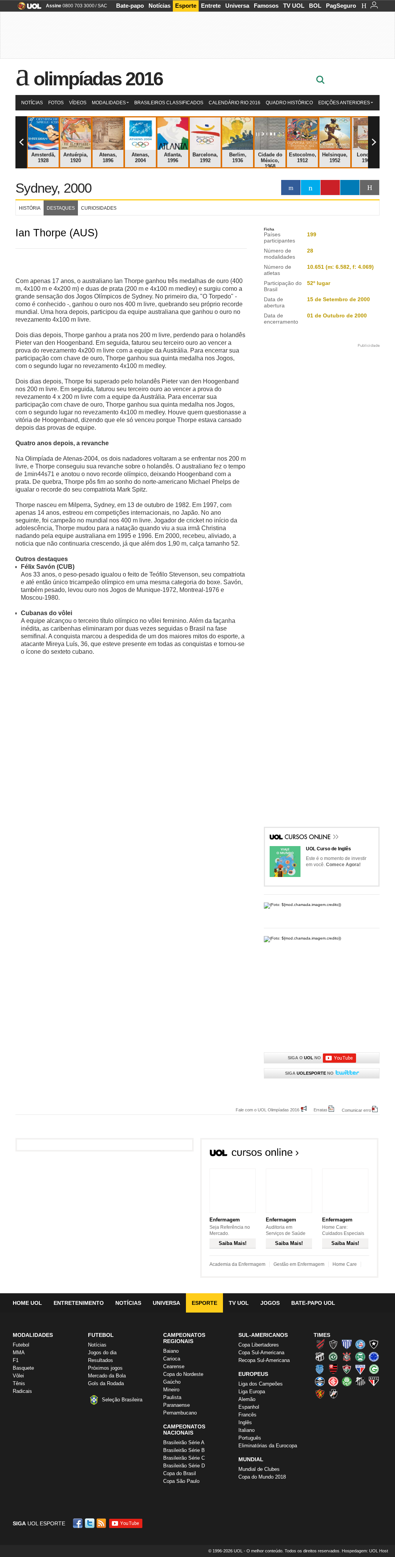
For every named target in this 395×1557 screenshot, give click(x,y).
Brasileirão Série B (184, 1450)
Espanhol (248, 1407)
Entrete (211, 5)
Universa (237, 5)
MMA (19, 1352)
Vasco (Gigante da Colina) (333, 1393)
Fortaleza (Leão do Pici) (360, 1369)
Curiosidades (98, 208)
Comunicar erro (356, 1110)
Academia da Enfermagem (237, 1264)
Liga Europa (251, 1391)
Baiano (171, 1351)
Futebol (21, 1345)
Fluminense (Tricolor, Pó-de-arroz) (347, 1369)
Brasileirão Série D (184, 1466)
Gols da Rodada (106, 1383)
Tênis (19, 1383)
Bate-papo (130, 5)
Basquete (23, 1368)
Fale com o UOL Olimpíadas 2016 (267, 1110)
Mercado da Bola (107, 1376)
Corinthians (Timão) (347, 1356)
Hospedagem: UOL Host (365, 1551)
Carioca (171, 1359)
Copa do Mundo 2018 (262, 1477)
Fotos (56, 102)
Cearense (173, 1366)
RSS (102, 1523)
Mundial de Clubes (259, 1469)
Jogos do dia (102, 1352)
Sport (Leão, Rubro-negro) (320, 1393)
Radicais (22, 1391)
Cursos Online (308, 837)
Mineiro (171, 1389)
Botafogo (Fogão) (374, 1344)
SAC (102, 5)
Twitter (90, 1523)
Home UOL (27, 1303)
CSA (320, 1369)
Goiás (374, 1369)
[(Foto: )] (322, 907)
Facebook (78, 1523)
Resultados (100, 1360)
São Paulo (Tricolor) (374, 1381)
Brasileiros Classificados (168, 102)
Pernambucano (180, 1413)
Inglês (245, 1422)
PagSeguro (341, 5)
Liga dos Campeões (260, 1384)
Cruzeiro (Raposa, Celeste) (374, 1356)
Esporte (185, 5)
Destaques (61, 208)
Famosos (266, 5)
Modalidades (109, 102)
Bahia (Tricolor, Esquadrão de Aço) (360, 1344)
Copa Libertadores (258, 1345)
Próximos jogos (105, 1368)
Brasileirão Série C (184, 1458)
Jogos (270, 1303)
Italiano (246, 1430)
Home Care (345, 1264)
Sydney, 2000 (53, 187)
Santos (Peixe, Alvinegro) (360, 1381)
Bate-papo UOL (313, 1303)
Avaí (347, 1344)
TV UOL (293, 5)
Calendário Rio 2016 (234, 102)
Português (249, 1438)
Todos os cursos (352, 1154)
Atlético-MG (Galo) (333, 1344)
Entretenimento (79, 1303)
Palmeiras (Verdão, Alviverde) (347, 1381)
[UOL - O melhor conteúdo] (27, 8)
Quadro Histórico (289, 102)
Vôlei (18, 1376)
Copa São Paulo (181, 1481)
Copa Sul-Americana (261, 1352)
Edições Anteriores (344, 102)
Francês (247, 1415)
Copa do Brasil (179, 1473)
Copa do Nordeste (183, 1374)
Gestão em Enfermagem (298, 1264)
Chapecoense (333, 1356)
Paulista (172, 1397)
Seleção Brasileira (122, 1400)
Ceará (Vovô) (320, 1356)
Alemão (246, 1399)
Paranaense (176, 1405)
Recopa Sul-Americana (264, 1360)
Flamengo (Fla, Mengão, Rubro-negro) (333, 1369)
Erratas (320, 1110)
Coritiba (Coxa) (360, 1356)
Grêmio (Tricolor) (320, 1381)
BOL (315, 5)
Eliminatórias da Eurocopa (267, 1445)
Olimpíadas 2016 (98, 78)
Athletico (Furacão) (320, 1344)
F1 (16, 1360)
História (30, 208)
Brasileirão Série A (183, 1442)
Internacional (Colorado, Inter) (333, 1381)
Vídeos (77, 102)
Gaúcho (172, 1382)
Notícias (159, 5)
